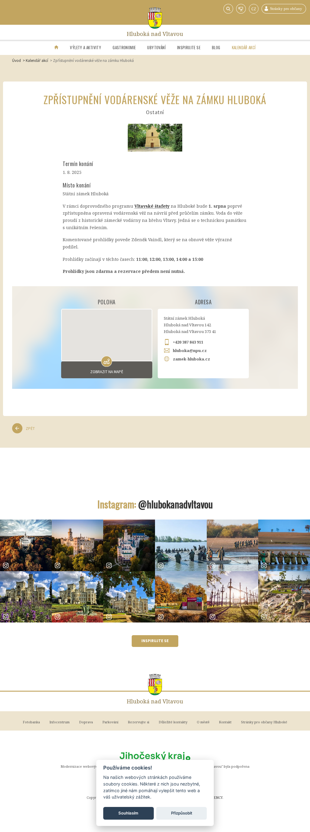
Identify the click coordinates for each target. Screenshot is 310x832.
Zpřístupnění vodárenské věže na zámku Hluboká (93, 60)
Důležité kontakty (173, 722)
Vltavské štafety (152, 206)
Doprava (86, 722)
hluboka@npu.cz (190, 350)
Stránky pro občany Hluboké (284, 9)
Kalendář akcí (244, 47)
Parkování (110, 722)
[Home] (155, 18)
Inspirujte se (188, 47)
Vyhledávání (228, 9)
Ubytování (156, 47)
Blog (216, 47)
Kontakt (225, 722)
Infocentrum (59, 722)
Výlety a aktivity (85, 47)
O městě (203, 722)
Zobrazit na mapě (106, 371)
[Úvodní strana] (56, 47)
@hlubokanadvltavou (175, 504)
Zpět (30, 428)
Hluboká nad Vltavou (155, 32)
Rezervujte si (138, 722)
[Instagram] (26, 545)
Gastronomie (124, 47)
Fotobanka (31, 722)
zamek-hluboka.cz (191, 359)
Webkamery (241, 9)
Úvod (16, 60)
